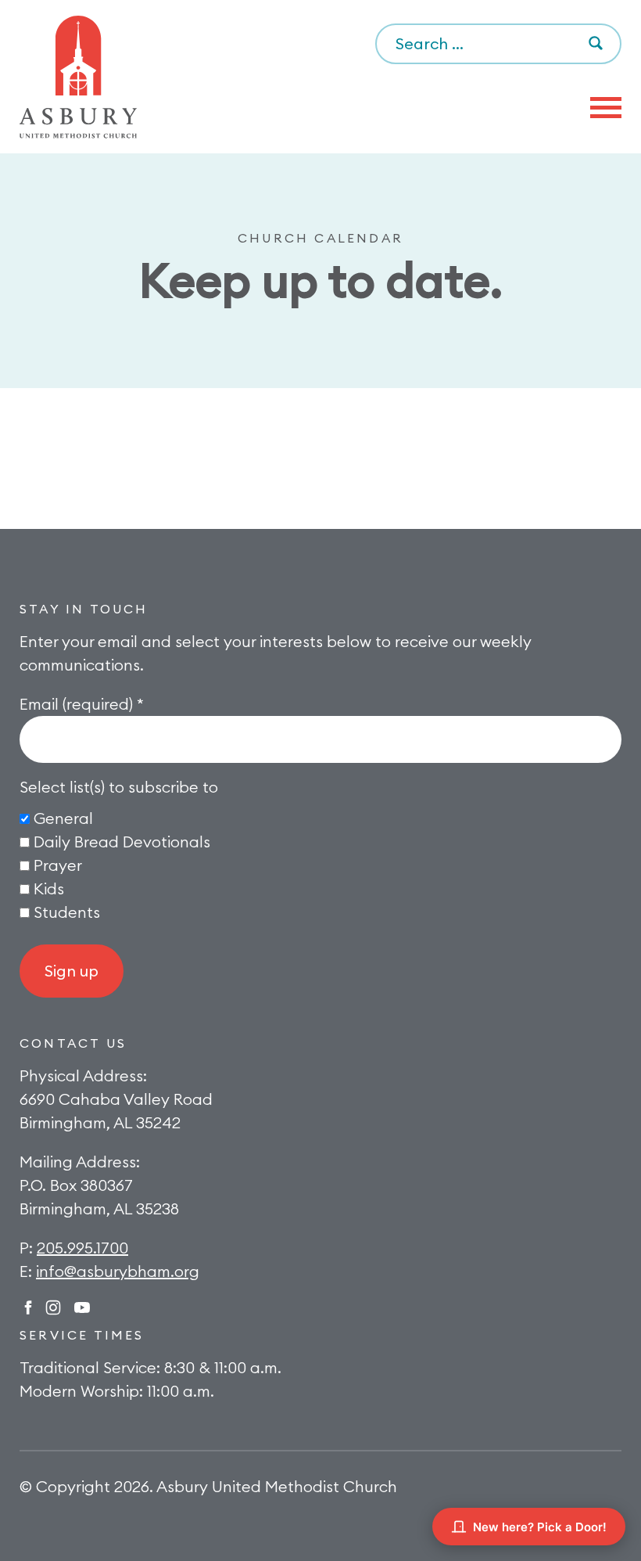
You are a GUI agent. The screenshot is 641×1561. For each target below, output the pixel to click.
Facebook (28, 1307)
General (63, 818)
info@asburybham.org (117, 1271)
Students (67, 912)
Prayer (58, 865)
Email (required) (82, 704)
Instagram (53, 1307)
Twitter (82, 1307)
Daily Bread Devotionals (122, 841)
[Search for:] (498, 44)
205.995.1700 (82, 1247)
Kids (49, 888)
